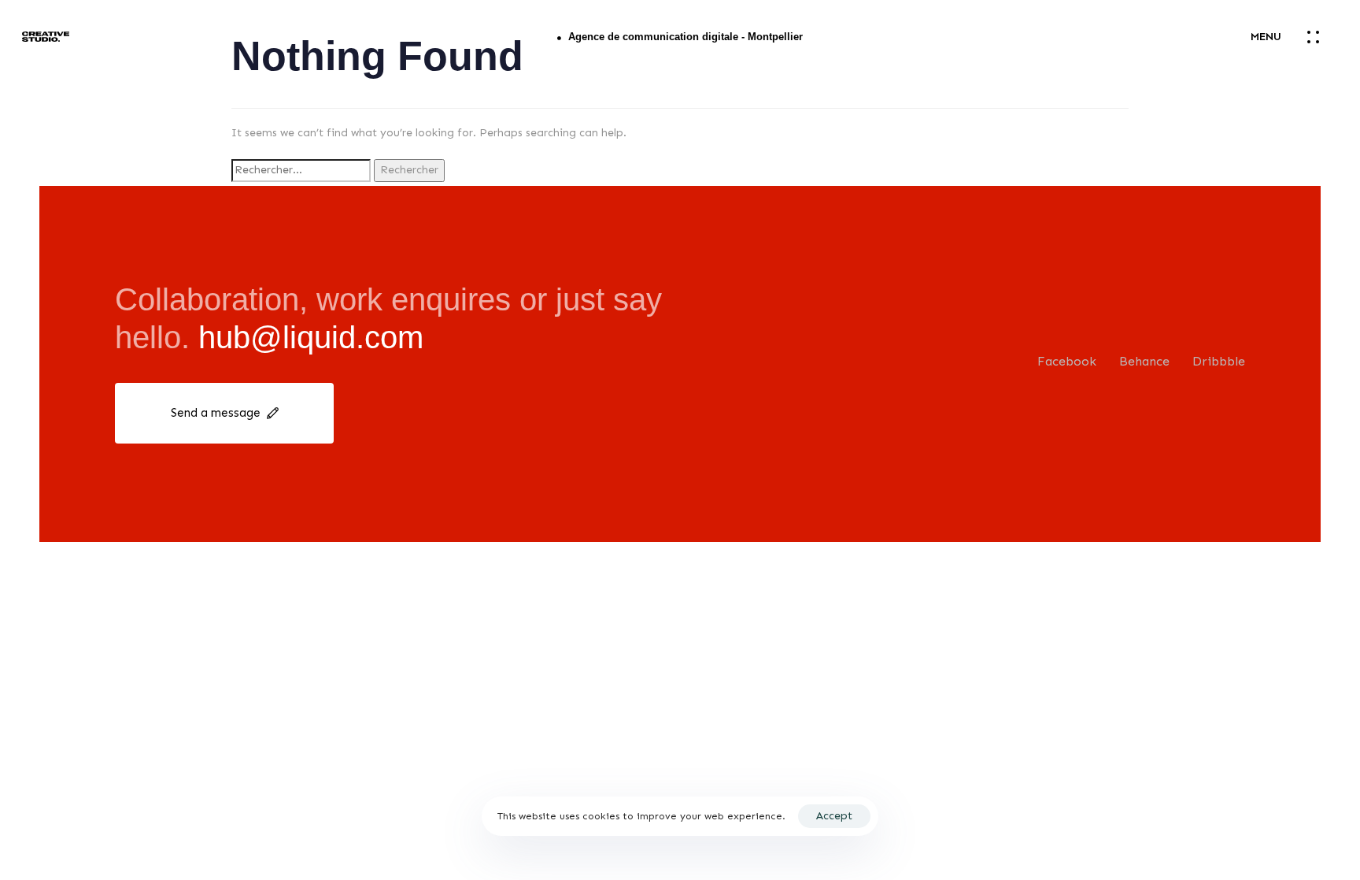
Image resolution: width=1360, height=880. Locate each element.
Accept (834, 815)
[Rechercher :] (301, 170)
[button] (1294, 37)
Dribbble (1218, 361)
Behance (1144, 361)
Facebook (1066, 361)
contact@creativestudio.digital (1320, 746)
